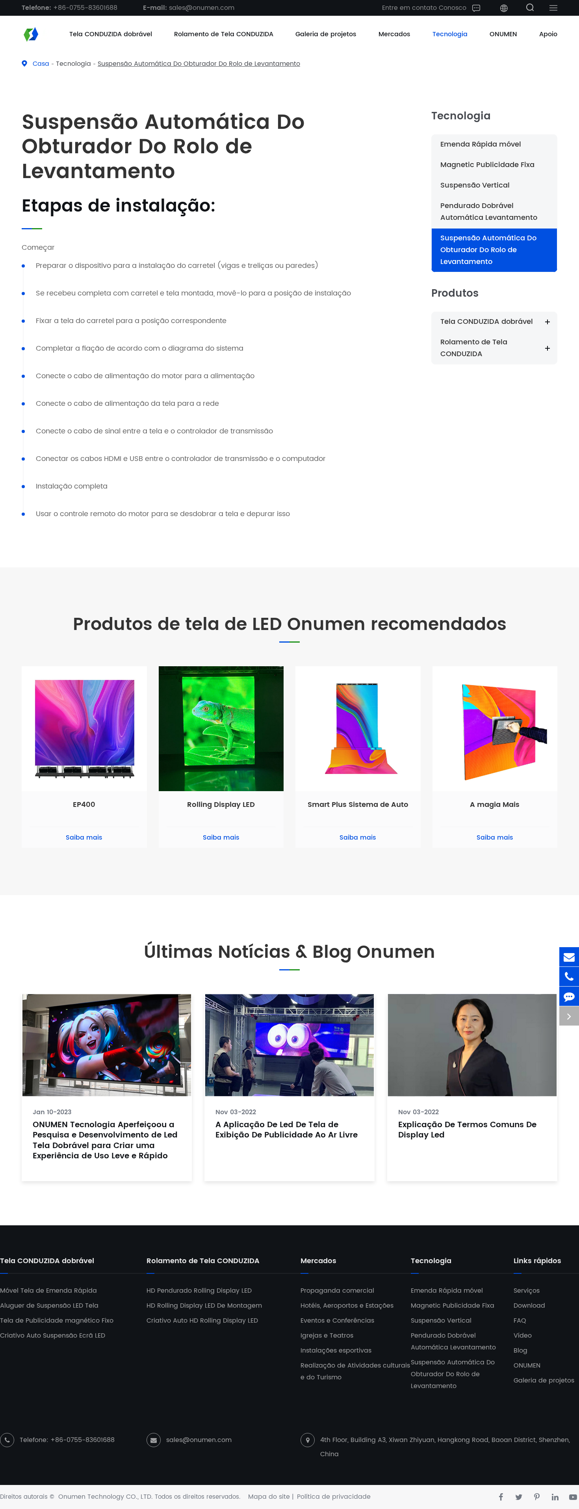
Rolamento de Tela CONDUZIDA (223, 34)
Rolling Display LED (221, 804)
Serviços (527, 1291)
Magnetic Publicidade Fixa (487, 165)
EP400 (84, 804)
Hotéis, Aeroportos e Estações (347, 1306)
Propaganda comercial (337, 1291)
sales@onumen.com (188, 8)
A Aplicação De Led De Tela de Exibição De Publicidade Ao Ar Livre (286, 1130)
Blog (520, 1350)
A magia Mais (495, 804)
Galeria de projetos (325, 34)
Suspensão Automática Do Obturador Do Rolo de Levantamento (199, 64)
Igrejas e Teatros (327, 1336)
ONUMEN (503, 34)
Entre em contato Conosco (425, 8)
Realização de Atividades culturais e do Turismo (355, 1371)
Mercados (394, 34)
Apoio (548, 34)
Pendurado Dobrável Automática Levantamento (488, 211)
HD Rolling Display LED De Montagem (204, 1306)
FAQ (520, 1321)
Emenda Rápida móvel (480, 144)
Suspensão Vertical (475, 185)
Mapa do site (269, 1497)
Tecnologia (450, 34)
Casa (41, 64)
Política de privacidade (334, 1497)
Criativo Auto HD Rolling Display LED (202, 1321)
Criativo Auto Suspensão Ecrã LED (52, 1336)
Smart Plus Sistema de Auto (358, 804)
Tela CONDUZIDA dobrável (110, 34)
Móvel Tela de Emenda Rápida (48, 1291)
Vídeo (523, 1336)
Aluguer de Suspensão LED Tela (49, 1306)
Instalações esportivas (336, 1350)
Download (529, 1306)
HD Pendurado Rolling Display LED (199, 1291)
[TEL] (569, 976)
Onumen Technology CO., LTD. (105, 1497)
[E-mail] (569, 956)
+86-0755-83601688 (69, 8)
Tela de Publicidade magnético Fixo (56, 1321)
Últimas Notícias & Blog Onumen (289, 952)
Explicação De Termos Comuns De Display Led (467, 1130)
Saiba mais (84, 838)
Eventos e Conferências (337, 1321)
